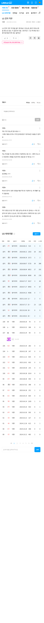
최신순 (38, 102)
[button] (11, 443)
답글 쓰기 (4, 144)
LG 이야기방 (6, 13)
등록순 (33, 102)
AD (13, 339)
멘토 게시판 (25, 7)
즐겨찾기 (34, 13)
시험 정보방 (15, 7)
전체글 (15, 13)
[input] (21, 113)
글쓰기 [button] (37, 234)
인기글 (21, 13)
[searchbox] (18, 449)
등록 (37, 119)
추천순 (28, 102)
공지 (27, 13)
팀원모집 (34, 7)
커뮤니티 (5, 7)
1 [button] (14, 443)
